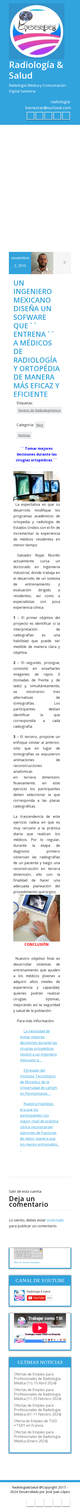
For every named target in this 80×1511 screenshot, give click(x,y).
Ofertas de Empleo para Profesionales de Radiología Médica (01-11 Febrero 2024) (37, 1409)
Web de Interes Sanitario (27, 1262)
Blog (39, 425)
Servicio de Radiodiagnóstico (39, 410)
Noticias (24, 435)
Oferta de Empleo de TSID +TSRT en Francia (35, 1423)
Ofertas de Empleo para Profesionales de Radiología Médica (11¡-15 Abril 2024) (37, 1378)
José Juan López (58, 1491)
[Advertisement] (40, 172)
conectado (55, 1220)
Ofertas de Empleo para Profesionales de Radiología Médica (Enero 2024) (37, 1436)
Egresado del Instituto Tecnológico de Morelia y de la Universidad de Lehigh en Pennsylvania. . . (38, 1082)
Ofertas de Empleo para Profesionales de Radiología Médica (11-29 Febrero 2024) (37, 1394)
